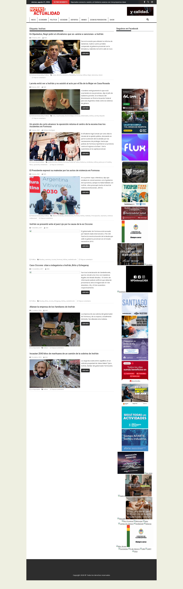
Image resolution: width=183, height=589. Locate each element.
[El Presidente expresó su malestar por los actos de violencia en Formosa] (55, 177)
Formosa (79, 75)
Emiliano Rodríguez (49, 130)
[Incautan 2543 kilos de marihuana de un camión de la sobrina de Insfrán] (55, 361)
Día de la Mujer (69, 116)
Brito (46, 301)
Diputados (72, 75)
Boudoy (41, 301)
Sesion (101, 75)
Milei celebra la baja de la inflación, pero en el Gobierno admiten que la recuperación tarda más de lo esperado (112, 2)
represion (104, 216)
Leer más (85, 53)
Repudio (102, 116)
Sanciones (95, 75)
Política (53, 20)
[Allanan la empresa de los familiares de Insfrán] (55, 314)
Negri (89, 75)
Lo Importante (35, 348)
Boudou (41, 259)
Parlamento (44, 165)
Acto (54, 116)
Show (112, 20)
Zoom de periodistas (98, 20)
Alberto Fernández (58, 216)
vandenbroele (72, 259)
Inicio (33, 20)
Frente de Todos (74, 162)
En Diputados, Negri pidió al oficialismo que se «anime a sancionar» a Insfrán (67, 34)
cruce (54, 75)
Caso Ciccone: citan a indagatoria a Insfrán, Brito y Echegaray (59, 265)
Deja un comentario (40, 77)
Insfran (85, 75)
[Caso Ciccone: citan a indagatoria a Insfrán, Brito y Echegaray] (55, 272)
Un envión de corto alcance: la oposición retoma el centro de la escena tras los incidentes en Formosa (67, 125)
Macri (31, 165)
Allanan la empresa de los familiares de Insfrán (52, 307)
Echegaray (57, 301)
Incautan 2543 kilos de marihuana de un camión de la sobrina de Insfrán (64, 353)
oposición (37, 165)
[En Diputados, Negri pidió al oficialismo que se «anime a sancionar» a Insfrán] (55, 41)
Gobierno (83, 162)
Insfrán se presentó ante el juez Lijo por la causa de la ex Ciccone (61, 224)
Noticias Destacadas (37, 75)
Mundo (84, 20)
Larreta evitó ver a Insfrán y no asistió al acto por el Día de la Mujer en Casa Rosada (70, 83)
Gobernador (85, 116)
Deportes (74, 20)
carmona (48, 259)
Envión (60, 162)
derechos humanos (62, 75)
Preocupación (95, 216)
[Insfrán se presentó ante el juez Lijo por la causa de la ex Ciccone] (55, 231)
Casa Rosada (60, 116)
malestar (88, 216)
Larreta (96, 116)
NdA (45, 38)
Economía (43, 20)
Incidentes (90, 162)
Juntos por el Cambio (105, 162)
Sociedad (63, 20)
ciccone (53, 259)
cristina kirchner (52, 162)
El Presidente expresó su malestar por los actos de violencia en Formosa (65, 170)
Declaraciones (69, 216)
